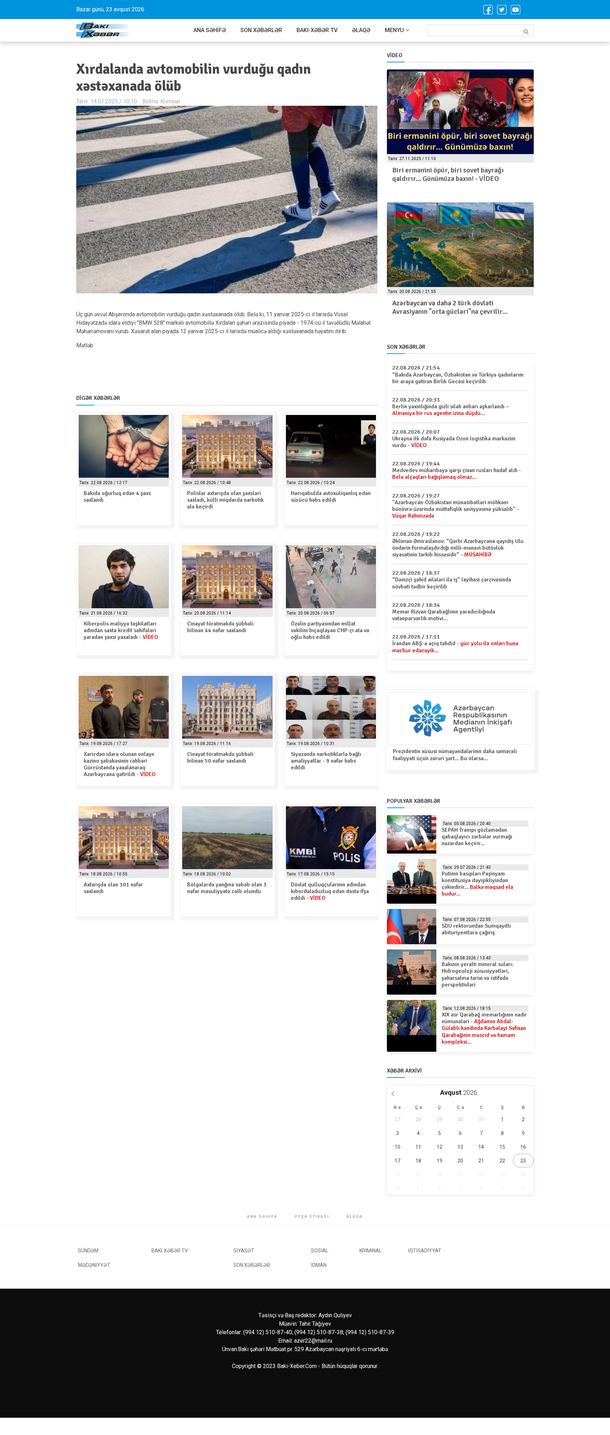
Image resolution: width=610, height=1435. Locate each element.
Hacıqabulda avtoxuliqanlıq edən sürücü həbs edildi (331, 496)
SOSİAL (319, 1250)
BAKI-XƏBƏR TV (317, 30)
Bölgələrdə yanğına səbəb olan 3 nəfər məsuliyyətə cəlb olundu (227, 888)
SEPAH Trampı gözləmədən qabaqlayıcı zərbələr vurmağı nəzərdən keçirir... (477, 836)
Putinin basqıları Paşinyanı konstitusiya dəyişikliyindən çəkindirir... (477, 884)
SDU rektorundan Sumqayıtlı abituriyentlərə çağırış (476, 929)
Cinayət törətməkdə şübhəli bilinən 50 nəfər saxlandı (220, 757)
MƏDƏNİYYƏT (94, 1265)
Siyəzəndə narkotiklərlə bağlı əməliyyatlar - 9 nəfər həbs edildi (326, 761)
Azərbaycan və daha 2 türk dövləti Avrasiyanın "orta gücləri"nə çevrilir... (450, 307)
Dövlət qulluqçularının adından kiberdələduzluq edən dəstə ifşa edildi (330, 891)
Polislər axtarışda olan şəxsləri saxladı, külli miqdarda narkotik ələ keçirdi (225, 500)
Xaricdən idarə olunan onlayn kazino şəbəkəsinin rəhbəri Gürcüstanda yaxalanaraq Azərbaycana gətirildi (120, 764)
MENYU (394, 30)
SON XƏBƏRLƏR (261, 30)
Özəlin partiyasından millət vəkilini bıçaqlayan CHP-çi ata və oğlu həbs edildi (330, 630)
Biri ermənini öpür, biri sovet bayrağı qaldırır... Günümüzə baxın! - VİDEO (448, 174)
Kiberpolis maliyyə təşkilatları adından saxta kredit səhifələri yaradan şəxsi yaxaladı (121, 630)
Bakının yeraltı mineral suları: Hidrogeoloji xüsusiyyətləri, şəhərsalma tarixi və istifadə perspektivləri (477, 974)
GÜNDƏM (88, 1250)
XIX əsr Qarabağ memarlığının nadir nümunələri (484, 1028)
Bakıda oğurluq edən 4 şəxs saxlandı (117, 496)
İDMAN (319, 1265)
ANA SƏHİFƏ (209, 30)
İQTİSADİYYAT (424, 1250)
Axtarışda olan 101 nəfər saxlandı (113, 888)
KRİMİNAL (370, 1250)
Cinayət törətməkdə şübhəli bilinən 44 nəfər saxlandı (220, 627)
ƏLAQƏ (361, 30)
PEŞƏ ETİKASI (312, 1216)
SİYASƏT (243, 1250)
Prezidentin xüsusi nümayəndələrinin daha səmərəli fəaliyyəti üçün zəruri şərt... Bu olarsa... (455, 755)
